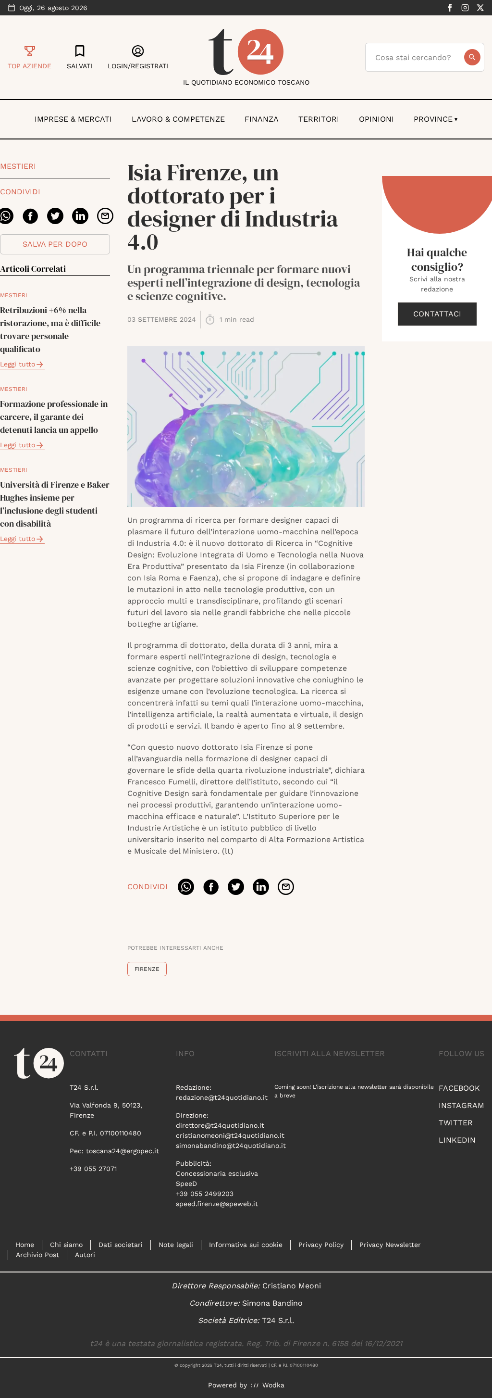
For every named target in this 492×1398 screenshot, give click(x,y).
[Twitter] (480, 8)
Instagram (461, 1105)
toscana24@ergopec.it (122, 1151)
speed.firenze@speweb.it (217, 1204)
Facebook (459, 1088)
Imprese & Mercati (73, 119)
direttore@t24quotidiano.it (220, 1125)
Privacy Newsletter (390, 1244)
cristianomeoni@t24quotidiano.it (230, 1135)
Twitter (456, 1122)
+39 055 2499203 (205, 1193)
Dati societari (120, 1244)
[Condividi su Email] (105, 216)
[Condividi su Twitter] (55, 216)
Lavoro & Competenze (178, 119)
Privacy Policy (321, 1244)
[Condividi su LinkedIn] (80, 216)
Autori (85, 1255)
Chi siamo (66, 1244)
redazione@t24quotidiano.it (222, 1097)
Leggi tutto (17, 364)
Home (24, 1244)
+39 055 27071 (93, 1168)
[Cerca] (472, 57)
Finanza (262, 119)
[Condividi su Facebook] (30, 216)
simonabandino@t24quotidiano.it (231, 1145)
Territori (318, 119)
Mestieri (18, 166)
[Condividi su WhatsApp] (186, 886)
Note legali (176, 1244)
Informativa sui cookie (246, 1244)
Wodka (273, 1385)
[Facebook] (450, 8)
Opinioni (376, 119)
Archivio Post (37, 1255)
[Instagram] (465, 8)
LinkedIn (457, 1140)
